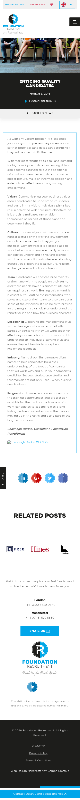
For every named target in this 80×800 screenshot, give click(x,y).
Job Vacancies (14, 4)
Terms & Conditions (38, 760)
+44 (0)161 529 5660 (40, 617)
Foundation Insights (42, 101)
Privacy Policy (38, 753)
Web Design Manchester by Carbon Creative (40, 771)
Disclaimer (38, 745)
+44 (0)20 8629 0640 (39, 605)
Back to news (42, 113)
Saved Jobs (39, 4)
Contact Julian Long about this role (38, 794)
